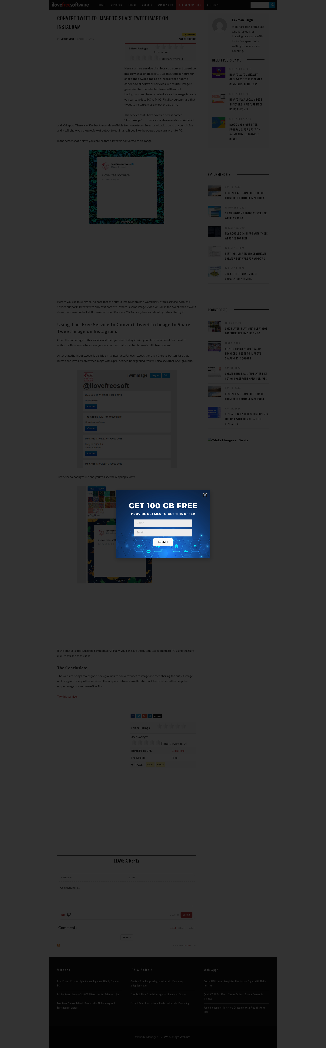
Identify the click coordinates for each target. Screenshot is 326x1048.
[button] (205, 495)
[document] (163, 524)
